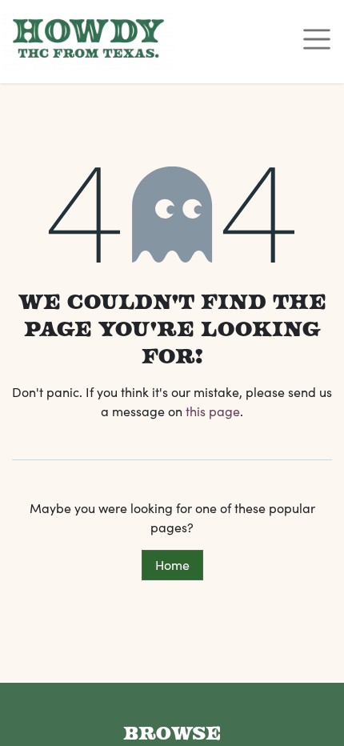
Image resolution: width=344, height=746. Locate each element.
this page (213, 411)
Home (172, 564)
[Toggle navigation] (317, 38)
